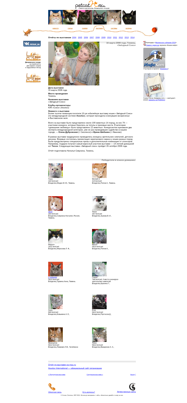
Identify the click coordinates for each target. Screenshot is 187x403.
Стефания (52, 277)
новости (56, 28)
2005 (80, 37)
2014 (132, 37)
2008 (98, 37)
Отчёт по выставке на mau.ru (62, 365)
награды (129, 28)
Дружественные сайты (126, 392)
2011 (115, 37)
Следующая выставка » (95, 374)
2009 (103, 37)
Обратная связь (55, 392)
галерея (85, 28)
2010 (109, 37)
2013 (127, 37)
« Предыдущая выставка (56, 374)
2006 (86, 37)
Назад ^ (133, 374)
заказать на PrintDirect (157, 100)
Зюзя (50, 212)
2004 (74, 37)
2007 (92, 37)
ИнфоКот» (164, 69)
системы (114, 28)
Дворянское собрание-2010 (165, 42)
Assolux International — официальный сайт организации (75, 368)
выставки (99, 28)
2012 (121, 37)
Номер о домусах (152, 45)
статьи (70, 28)
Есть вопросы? (89, 392)
